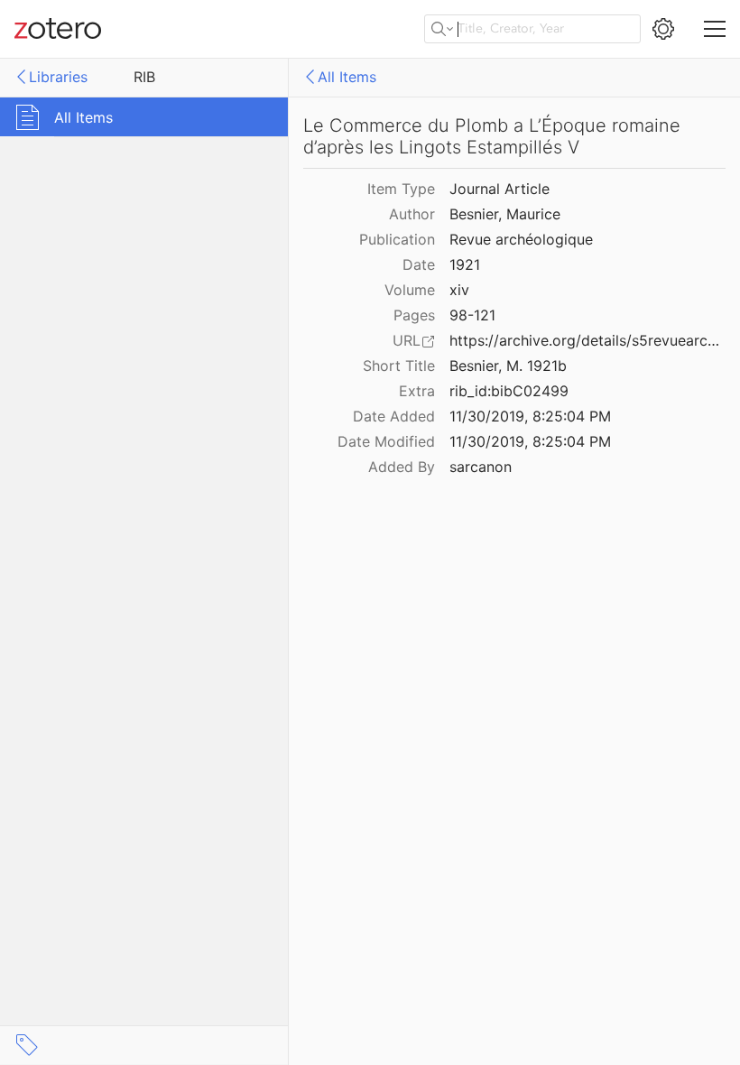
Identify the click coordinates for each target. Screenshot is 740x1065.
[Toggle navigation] (715, 28)
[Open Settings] (663, 29)
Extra (417, 391)
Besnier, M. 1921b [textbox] (508, 366)
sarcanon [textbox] (480, 467)
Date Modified (386, 441)
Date (418, 264)
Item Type (401, 189)
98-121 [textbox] (472, 315)
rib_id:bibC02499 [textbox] (509, 391)
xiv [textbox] (459, 290)
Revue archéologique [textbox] (521, 239)
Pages (414, 315)
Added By (401, 467)
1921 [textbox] (464, 264)
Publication (397, 239)
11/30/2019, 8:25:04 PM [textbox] (530, 416)
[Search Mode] (442, 29)
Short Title (399, 366)
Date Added (394, 416)
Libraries (58, 77)
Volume (409, 290)
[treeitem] (144, 116)
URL (407, 340)
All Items (347, 77)
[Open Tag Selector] (27, 1045)
